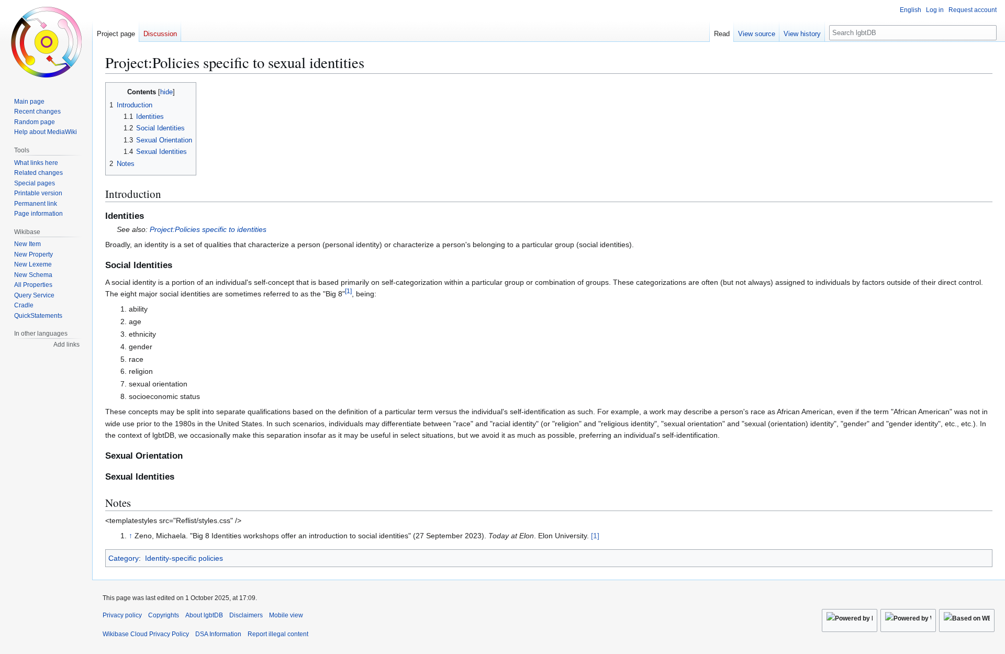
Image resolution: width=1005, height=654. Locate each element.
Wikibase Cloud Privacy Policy (146, 634)
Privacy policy (122, 615)
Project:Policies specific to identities (208, 229)
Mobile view (286, 615)
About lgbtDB (204, 615)
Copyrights (163, 615)
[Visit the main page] (46, 42)
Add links (66, 344)
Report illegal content (278, 634)
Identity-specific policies (184, 558)
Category (123, 558)
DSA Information (218, 634)
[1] (595, 535)
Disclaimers (246, 615)
